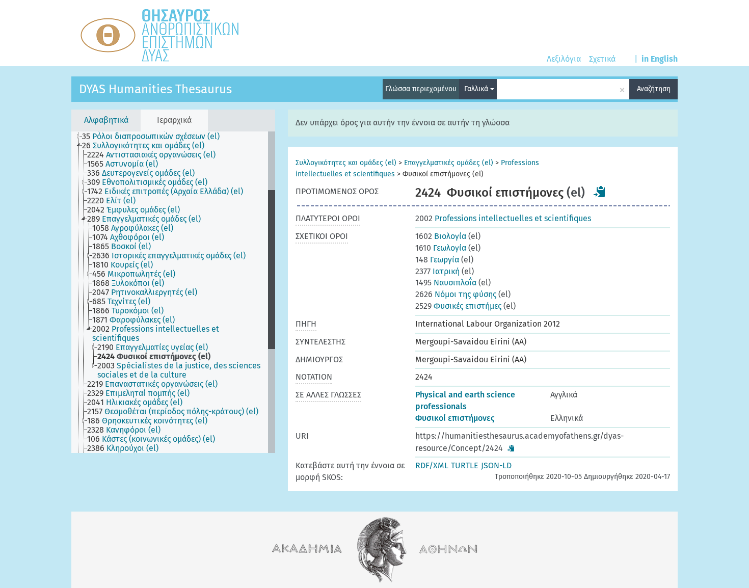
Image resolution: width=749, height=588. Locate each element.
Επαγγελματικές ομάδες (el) (448, 162)
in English (659, 59)
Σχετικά (602, 59)
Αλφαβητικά (106, 120)
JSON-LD (496, 465)
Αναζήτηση (654, 89)
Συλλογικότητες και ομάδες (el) (346, 162)
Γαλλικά (477, 89)
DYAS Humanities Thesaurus (155, 89)
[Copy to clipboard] (599, 191)
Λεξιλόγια (564, 59)
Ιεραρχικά (174, 120)
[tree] (173, 292)
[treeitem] (155, 136)
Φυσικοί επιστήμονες (455, 418)
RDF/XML (431, 465)
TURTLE (464, 465)
